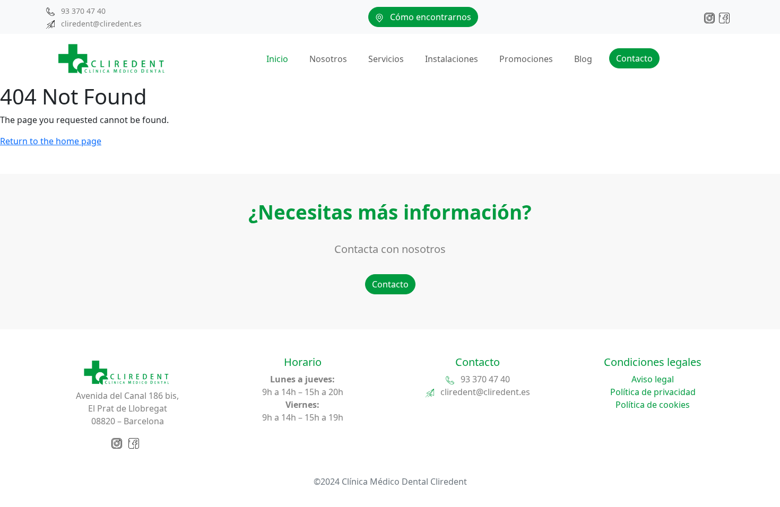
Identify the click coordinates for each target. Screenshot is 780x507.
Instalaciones (451, 59)
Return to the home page (50, 141)
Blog (583, 59)
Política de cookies (653, 404)
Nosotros (328, 59)
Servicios (386, 59)
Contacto (634, 58)
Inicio (277, 59)
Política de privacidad (653, 392)
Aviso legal (652, 379)
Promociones (526, 59)
